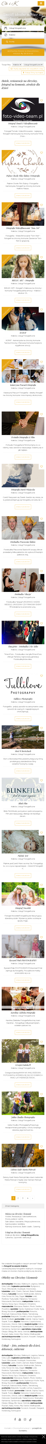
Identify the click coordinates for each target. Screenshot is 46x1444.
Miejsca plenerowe (32, 1221)
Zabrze (21, 1324)
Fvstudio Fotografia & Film (23, 437)
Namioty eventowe (13, 1227)
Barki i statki (27, 1227)
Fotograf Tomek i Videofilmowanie (23, 123)
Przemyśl (5, 1314)
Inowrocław (31, 1289)
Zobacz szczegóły (23, 143)
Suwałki (22, 1316)
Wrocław (17, 1284)
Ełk (15, 1331)
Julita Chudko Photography (23, 1117)
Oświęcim (23, 1304)
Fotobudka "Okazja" (23, 594)
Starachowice (28, 1326)
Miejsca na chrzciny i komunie (18, 1214)
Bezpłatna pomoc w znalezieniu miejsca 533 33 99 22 (23, 52)
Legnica (34, 1284)
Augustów (37, 1316)
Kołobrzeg (6, 1339)
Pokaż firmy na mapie (34, 73)
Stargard (40, 1336)
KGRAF (23, 332)
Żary (17, 1296)
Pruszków (6, 1309)
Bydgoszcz (35, 1286)
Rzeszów (33, 1311)
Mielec (25, 1314)
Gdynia (35, 1319)
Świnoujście (16, 1339)
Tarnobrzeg (33, 1314)
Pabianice (23, 1299)
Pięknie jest (23, 856)
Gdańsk (28, 1319)
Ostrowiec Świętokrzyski (12, 1326)
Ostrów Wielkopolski (31, 1334)
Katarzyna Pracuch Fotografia (23, 385)
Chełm (19, 1291)
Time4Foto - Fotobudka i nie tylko (23, 646)
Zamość (25, 1291)
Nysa (42, 1309)
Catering (36, 1227)
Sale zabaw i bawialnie (14, 1221)
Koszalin (32, 1336)
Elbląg (10, 1331)
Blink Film (23, 803)
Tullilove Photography (23, 699)
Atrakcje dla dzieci (12, 1235)
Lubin (8, 1286)
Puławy (5, 1294)
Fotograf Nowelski (23, 908)
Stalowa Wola (15, 1314)
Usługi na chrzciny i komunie (17, 1232)
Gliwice (14, 1324)
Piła (21, 1334)
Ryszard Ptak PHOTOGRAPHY (23, 960)
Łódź (35, 1296)
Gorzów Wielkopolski (25, 1294)
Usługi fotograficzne (33, 65)
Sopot (41, 1319)
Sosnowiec (6, 1324)
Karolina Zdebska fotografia (23, 1012)
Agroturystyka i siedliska (15, 1224)
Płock (32, 1306)
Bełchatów (16, 1301)
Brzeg (4, 1311)
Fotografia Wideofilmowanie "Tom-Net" (23, 228)
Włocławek (12, 1289)
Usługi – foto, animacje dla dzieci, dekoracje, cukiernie (21, 1347)
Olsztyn (5, 1331)
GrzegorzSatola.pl (23, 1065)
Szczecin (24, 1336)
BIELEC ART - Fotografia (23, 280)
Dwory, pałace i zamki (14, 1219)
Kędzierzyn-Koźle (32, 1309)
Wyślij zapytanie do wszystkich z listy (28, 69)
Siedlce (39, 1306)
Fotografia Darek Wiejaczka (23, 489)
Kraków (17, 65)
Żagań (22, 1296)
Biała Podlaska (36, 1291)
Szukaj (11, 41)
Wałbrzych (25, 1284)
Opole (21, 1309)
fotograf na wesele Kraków (15, 1266)
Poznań (5, 1334)
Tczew (10, 1321)
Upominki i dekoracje (22, 1237)
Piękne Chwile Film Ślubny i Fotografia (23, 176)
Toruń (4, 1289)
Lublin (13, 1291)
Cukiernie (9, 1237)
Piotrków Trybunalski (10, 1299)
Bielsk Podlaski (8, 1319)
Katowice (25, 1321)
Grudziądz (21, 1289)
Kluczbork (11, 1311)
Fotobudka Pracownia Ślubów (23, 542)
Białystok (15, 1316)
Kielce (40, 1324)
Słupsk (4, 1321)
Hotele (8, 1216)
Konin (16, 1334)
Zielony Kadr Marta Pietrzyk (23, 1169)
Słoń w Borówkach (23, 751)
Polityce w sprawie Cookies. (28, 1441)
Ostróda (26, 1331)
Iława (20, 1331)
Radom (26, 1306)
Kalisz (11, 1334)
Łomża (29, 1316)
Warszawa (18, 1306)
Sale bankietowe (29, 1216)
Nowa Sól (10, 1296)
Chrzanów (31, 1304)
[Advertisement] (24, 1253)
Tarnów (5, 1304)
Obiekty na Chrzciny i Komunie (20, 1277)
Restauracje (17, 1216)
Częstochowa (35, 1321)
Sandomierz (16, 1329)
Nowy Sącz (13, 1304)
